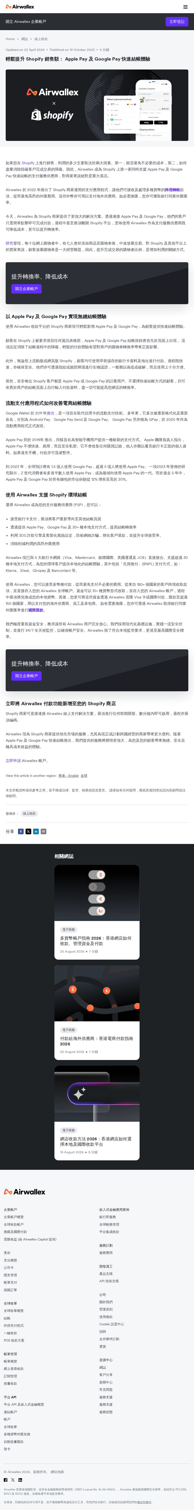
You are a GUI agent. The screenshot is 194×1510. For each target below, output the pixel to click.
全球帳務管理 (109, 1225)
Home (10, 39)
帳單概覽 (10, 1361)
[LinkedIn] (20, 1480)
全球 (84, 775)
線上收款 (41, 39)
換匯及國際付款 (15, 1232)
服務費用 (106, 1253)
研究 (9, 243)
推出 (50, 413)
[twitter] (28, 831)
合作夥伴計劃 (109, 1339)
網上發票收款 (14, 1369)
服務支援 (106, 1397)
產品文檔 (106, 1274)
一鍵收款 (10, 1333)
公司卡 (9, 1268)
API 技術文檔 (109, 1281)
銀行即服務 (107, 1217)
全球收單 (10, 1427)
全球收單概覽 (14, 1311)
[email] (43, 831)
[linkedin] (36, 831)
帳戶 (7, 1419)
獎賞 (102, 1347)
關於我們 (106, 1302)
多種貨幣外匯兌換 (17, 1434)
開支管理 (10, 1275)
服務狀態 (106, 1412)
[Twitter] (13, 1480)
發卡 (7, 1449)
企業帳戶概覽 (14, 1217)
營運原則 (106, 1309)
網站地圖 (57, 1472)
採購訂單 (10, 1290)
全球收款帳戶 (14, 1225)
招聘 (102, 1332)
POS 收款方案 (14, 1340)
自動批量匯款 (14, 1442)
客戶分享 (106, 1375)
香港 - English (68, 775)
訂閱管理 (10, 1376)
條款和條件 (144, 1502)
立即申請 (13, 760)
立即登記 (177, 21)
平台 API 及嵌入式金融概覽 (24, 1405)
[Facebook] (5, 1480)
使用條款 (106, 1317)
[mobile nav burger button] (184, 6)
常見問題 (106, 1390)
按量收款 (10, 1384)
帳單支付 (10, 1283)
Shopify (28, 162)
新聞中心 (106, 1382)
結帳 (7, 1318)
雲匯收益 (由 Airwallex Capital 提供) (30, 1239)
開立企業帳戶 (26, 288)
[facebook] (21, 831)
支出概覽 (10, 1260)
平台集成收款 (109, 1232)
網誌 (24, 39)
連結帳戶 (10, 1412)
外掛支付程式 (14, 1326)
